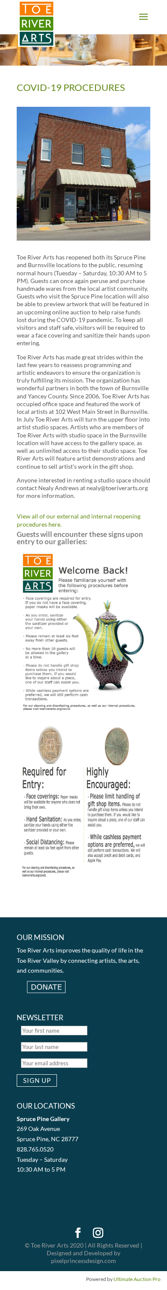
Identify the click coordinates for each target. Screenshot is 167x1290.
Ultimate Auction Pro (137, 1279)
